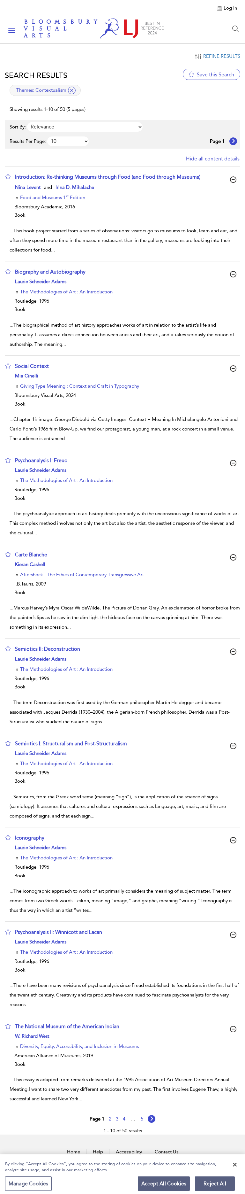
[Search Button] (237, 29)
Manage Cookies (28, 1184)
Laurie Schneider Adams (40, 281)
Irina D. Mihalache (75, 187)
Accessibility (129, 1152)
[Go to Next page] (233, 141)
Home (73, 1152)
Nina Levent (28, 187)
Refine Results (221, 56)
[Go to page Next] (151, 1119)
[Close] (235, 1165)
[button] (8, 177)
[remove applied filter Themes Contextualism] (72, 90)
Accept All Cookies (163, 1184)
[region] (122, 1174)
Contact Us (166, 1152)
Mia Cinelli (26, 376)
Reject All (215, 1184)
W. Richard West (32, 1036)
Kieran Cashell (30, 564)
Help (98, 1152)
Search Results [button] (36, 75)
